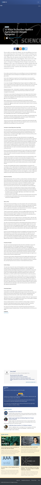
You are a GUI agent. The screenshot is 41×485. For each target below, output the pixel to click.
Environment (6, 312)
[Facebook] (1, 5)
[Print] (26, 49)
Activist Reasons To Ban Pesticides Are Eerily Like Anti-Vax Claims (10, 447)
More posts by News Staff (31, 382)
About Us (18, 480)
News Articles (19, 37)
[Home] (4, 2)
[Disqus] (20, 327)
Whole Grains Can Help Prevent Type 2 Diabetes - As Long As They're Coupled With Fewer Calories (30, 468)
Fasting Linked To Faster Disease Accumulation (18, 376)
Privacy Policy (33, 480)
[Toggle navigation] (38, 2)
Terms (39, 480)
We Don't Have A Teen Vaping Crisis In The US (10, 467)
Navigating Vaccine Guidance (15, 411)
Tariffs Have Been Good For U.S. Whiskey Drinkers (20, 425)
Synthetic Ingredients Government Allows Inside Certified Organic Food (22, 380)
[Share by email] (20, 49)
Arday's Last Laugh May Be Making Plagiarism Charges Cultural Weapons (21, 418)
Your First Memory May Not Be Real (29, 447)
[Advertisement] (20, 15)
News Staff (12, 37)
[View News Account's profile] (7, 38)
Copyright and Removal (25, 480)
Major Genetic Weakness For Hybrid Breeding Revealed (20, 378)
